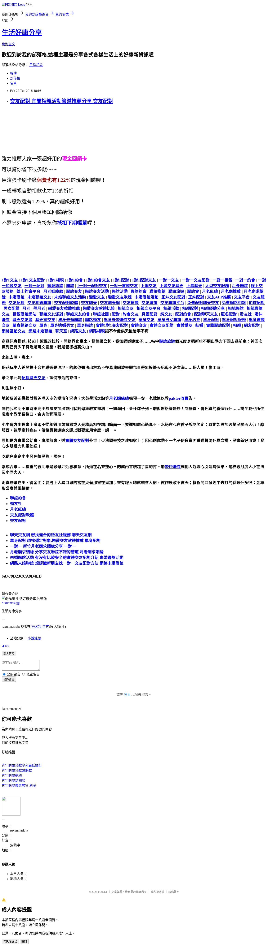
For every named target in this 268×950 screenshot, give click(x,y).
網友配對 (252, 325)
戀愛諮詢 (55, 286)
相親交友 (126, 308)
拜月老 (39, 308)
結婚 (199, 325)
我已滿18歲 (10, 941)
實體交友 (139, 325)
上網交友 (149, 286)
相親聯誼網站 (24, 314)
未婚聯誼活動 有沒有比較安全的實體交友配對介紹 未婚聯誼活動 (67, 557)
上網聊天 (194, 286)
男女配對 (11, 308)
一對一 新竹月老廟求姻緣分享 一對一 (43, 546)
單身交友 (147, 320)
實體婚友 (184, 325)
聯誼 (70, 286)
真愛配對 (149, 314)
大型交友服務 (217, 286)
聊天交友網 (22, 320)
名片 (13, 83)
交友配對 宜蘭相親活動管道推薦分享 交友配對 (61, 101)
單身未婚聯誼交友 (120, 320)
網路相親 (97, 331)
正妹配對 (196, 297)
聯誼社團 (101, 314)
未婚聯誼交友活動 (70, 297)
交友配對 (16, 303)
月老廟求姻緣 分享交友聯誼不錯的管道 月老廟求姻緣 (57, 552)
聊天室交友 (45, 320)
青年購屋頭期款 (13, 780)
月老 (26, 308)
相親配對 (190, 308)
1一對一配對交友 (92, 286)
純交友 (166, 314)
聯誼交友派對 (51, 314)
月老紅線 (210, 291)
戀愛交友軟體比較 (99, 308)
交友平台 (242, 297)
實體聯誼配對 (218, 325)
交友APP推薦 (219, 297)
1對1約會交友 (98, 280)
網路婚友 (93, 320)
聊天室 (61, 331)
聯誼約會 (139, 291)
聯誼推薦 (157, 291)
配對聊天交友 (206, 314)
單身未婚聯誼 (70, 320)
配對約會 (183, 314)
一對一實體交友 (124, 286)
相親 (237, 325)
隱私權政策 (157, 891)
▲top (5, 645)
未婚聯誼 (16, 297)
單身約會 (192, 320)
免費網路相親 (234, 303)
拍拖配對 (257, 303)
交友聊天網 (110, 303)
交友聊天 (89, 303)
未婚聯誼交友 (39, 297)
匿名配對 (229, 314)
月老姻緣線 (53, 291)
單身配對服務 (234, 320)
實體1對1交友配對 (112, 325)
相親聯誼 (236, 308)
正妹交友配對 (173, 297)
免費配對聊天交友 (203, 303)
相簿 (13, 73)
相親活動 (171, 308)
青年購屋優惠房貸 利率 (19, 785)
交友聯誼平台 (172, 303)
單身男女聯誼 (169, 320)
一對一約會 (245, 280)
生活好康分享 (22, 32)
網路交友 (78, 331)
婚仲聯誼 (173, 467)
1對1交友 (10, 280)
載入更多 (8, 653)
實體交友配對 (162, 325)
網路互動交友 (14, 331)
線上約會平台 (28, 291)
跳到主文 (8, 44)
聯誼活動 (120, 291)
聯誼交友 (74, 291)
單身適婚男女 (62, 325)
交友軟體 (131, 303)
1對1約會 (75, 280)
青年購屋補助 (12, 775)
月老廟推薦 (231, 291)
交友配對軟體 (66, 303)
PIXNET (102, 891)
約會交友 (131, 314)
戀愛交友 (97, 297)
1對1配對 (121, 280)
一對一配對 (34, 286)
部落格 (15, 78)
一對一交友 (169, 280)
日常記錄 (36, 65)
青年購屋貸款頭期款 (17, 770)
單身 (43, 325)
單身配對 (211, 320)
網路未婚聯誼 (40, 331)
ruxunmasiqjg (11, 603)
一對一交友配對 (196, 280)
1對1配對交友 (144, 280)
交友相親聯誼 (39, 303)
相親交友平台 (148, 308)
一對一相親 (222, 280)
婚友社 (246, 314)
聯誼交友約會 (78, 314)
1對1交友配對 (33, 280)
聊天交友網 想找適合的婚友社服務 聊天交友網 (51, 535)
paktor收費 (178, 398)
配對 (116, 314)
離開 (24, 941)
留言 (45, 626)
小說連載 (34, 638)
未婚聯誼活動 (146, 297)
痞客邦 (36, 626)
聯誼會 (193, 291)
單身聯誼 (85, 325)
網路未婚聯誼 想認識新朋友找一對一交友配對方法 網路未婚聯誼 (67, 563)
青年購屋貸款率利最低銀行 (22, 765)
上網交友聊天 (171, 286)
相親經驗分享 (213, 308)
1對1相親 (56, 280)
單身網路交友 (24, 325)
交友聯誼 (149, 303)
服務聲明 (173, 891)
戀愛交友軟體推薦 (64, 308)
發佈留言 (8, 679)
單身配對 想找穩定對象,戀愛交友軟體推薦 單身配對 (55, 540)
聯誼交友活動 (97, 291)
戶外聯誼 (240, 286)
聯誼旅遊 (176, 291)
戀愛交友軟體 (120, 297)
